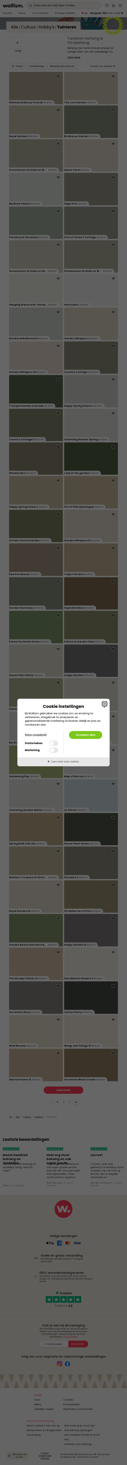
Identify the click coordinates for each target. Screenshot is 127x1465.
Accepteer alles (85, 734)
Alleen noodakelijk (36, 734)
